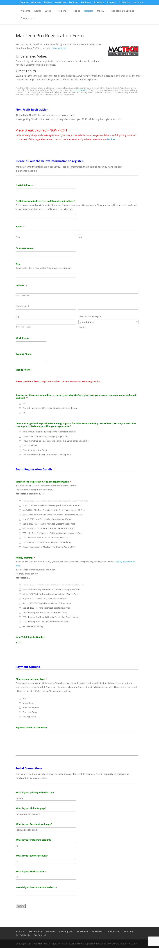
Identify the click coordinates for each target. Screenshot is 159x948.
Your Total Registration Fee (30, 637)
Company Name (24, 248)
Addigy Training (25, 557)
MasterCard (28, 702)
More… (100, 11)
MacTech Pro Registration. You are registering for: (43, 481)
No (24, 412)
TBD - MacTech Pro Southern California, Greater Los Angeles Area (52, 533)
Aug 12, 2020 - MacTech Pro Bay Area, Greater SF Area (47, 519)
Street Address (22, 295)
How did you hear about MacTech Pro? (36, 887)
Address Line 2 (22, 306)
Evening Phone (24, 354)
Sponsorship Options (122, 11)
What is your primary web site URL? (35, 792)
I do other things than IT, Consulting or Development (47, 454)
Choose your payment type (31, 679)
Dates (48, 11)
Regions (62, 11)
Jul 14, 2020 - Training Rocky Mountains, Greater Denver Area (50, 594)
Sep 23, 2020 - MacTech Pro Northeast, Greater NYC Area (48, 528)
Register (88, 11)
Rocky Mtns (99, 2)
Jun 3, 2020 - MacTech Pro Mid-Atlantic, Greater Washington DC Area (54, 510)
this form (111, 139)
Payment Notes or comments (31, 727)
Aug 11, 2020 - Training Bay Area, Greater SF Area (45, 598)
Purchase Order (30, 712)
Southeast (111, 2)
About (37, 11)
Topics (76, 11)
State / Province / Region (89, 316)
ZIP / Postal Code (23, 327)
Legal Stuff (76, 943)
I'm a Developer (30, 445)
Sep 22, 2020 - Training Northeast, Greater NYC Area (46, 607)
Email (97, 943)
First (18, 237)
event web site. (59, 48)
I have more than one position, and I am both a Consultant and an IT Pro (56, 440)
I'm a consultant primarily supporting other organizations (49, 431)
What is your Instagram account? (33, 840)
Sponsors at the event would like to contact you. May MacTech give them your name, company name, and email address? (76, 396)
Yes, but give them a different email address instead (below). (50, 408)
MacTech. (43, 943)
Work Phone (22, 338)
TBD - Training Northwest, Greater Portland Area (45, 612)
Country (82, 327)
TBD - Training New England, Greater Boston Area (45, 621)
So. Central (138, 2)
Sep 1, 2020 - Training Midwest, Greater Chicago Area (47, 603)
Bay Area (24, 2)
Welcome (25, 11)
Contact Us (26, 18)
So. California (125, 2)
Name (20, 226)
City (17, 316)
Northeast (73, 2)
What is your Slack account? (31, 871)
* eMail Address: (26, 185)
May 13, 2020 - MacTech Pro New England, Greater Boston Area (51, 505)
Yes (24, 403)
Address (21, 285)
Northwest (86, 2)
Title (18, 264)
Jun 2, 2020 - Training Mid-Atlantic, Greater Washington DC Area (51, 589)
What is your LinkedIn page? (31, 808)
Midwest (48, 2)
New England (60, 2)
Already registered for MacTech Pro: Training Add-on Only (49, 546)
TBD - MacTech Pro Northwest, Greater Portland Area (47, 542)
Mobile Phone (23, 369)
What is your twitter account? (32, 855)
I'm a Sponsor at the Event (35, 450)
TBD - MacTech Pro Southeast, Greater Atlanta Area (46, 537)
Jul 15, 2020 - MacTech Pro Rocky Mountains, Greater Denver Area (53, 514)
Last (80, 237)
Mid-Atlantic (36, 2)
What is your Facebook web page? (34, 824)
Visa (24, 698)
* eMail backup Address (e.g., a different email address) (45, 201)
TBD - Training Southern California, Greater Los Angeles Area (50, 617)
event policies (81, 90)
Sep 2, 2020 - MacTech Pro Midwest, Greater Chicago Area (49, 523)
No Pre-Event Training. (33, 626)
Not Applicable (29, 716)
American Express (31, 707)
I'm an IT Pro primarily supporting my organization (46, 436)
